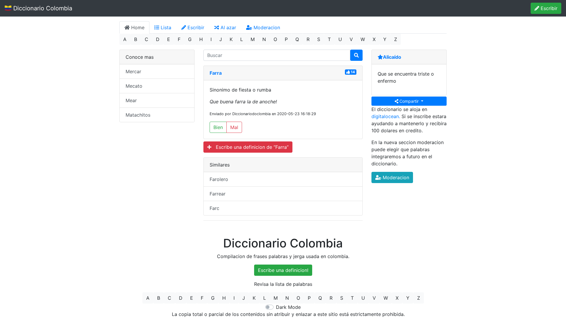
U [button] (340, 39)
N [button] (264, 39)
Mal (234, 127)
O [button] (275, 39)
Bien (218, 127)
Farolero (219, 179)
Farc (214, 208)
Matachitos (138, 115)
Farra (216, 73)
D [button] (157, 39)
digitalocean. (385, 116)
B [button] (135, 39)
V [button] (351, 39)
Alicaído (392, 57)
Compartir (409, 101)
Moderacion (266, 27)
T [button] (329, 39)
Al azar (227, 27)
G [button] (190, 39)
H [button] (201, 39)
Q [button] (297, 39)
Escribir (548, 8)
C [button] (146, 39)
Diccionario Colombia (41, 8)
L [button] (241, 39)
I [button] (211, 39)
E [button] (168, 39)
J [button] (220, 39)
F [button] (179, 39)
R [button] (308, 39)
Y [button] (384, 39)
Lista (165, 27)
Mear (131, 100)
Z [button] (395, 39)
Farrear (218, 194)
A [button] (124, 39)
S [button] (318, 39)
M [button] (253, 39)
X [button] (374, 39)
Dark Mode (288, 307)
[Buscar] (356, 55)
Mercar (133, 71)
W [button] (363, 39)
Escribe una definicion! (283, 270)
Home (137, 27)
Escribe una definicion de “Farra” (250, 147)
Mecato (134, 86)
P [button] (286, 39)
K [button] (231, 39)
